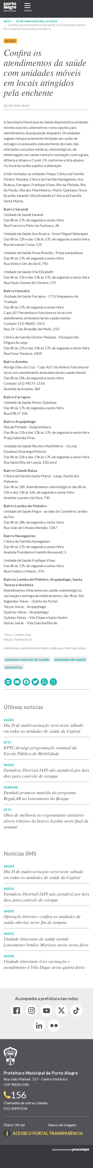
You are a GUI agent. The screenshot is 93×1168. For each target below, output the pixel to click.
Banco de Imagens (62, 1125)
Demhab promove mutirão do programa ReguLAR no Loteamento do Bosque (40, 795)
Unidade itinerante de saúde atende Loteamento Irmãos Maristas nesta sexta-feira (46, 942)
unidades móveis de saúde (27, 659)
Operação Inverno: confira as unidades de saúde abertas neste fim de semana (42, 919)
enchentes (13, 667)
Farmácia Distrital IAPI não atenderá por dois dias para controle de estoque (46, 773)
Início (8, 21)
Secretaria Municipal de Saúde (37, 21)
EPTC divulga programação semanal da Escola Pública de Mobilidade (40, 750)
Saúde (10, 41)
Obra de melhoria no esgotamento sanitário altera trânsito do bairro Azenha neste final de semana (46, 821)
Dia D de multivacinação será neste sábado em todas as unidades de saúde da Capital (43, 728)
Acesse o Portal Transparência (48, 1133)
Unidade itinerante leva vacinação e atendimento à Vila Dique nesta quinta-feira (44, 964)
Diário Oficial (14, 1125)
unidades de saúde (70, 659)
